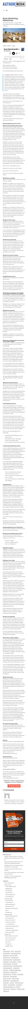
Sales (12, 982)
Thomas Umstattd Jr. (9, 22)
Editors (14, 964)
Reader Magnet (15, 980)
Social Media (8, 896)
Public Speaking (9, 894)
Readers (6, 982)
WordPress (6, 989)
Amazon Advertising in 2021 (11, 440)
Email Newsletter (7, 968)
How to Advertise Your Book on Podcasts (15, 442)
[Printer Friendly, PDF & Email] (9, 46)
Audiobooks (6, 953)
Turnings (7, 944)
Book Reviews (16, 959)
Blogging (7, 888)
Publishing (16, 24)
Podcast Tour (7, 978)
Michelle (6, 800)
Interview (6, 972)
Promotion (11, 24)
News (6, 942)
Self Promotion (19, 982)
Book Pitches (14, 957)
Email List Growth (7, 966)
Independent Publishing (10, 926)
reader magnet (12, 361)
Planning (20, 974)
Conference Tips (9, 922)
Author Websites (9, 886)
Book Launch (6, 957)
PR (5, 910)
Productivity (8, 928)
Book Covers (13, 955)
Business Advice (9, 920)
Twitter (17, 987)
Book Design (8, 918)
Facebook (16, 968)
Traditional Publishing (10, 930)
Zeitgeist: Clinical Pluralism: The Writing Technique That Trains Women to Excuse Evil (14, 858)
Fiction (5, 970)
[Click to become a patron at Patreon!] (14, 787)
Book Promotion (7, 959)
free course (19, 557)
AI (12, 951)
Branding (7, 890)
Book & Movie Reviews (10, 936)
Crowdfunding (8, 924)
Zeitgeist (6, 934)
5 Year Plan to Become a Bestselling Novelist (13, 741)
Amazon (17, 951)
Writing (13, 989)
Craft (19, 962)
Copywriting (8, 902)
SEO (5, 985)
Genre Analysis (8, 940)
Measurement (7, 974)
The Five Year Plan (14, 224)
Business (13, 962)
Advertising (5, 24)
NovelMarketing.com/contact (11, 778)
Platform (6, 885)
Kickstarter (14, 972)
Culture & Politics (9, 938)
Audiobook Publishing (10, 916)
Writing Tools (20, 989)
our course (15, 473)
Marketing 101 (8, 906)
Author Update (7, 883)
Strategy (21, 24)
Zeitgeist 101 (8, 946)
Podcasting (8, 892)
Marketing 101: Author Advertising (13, 439)
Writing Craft (8, 932)
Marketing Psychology (10, 908)
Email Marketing (9, 904)
